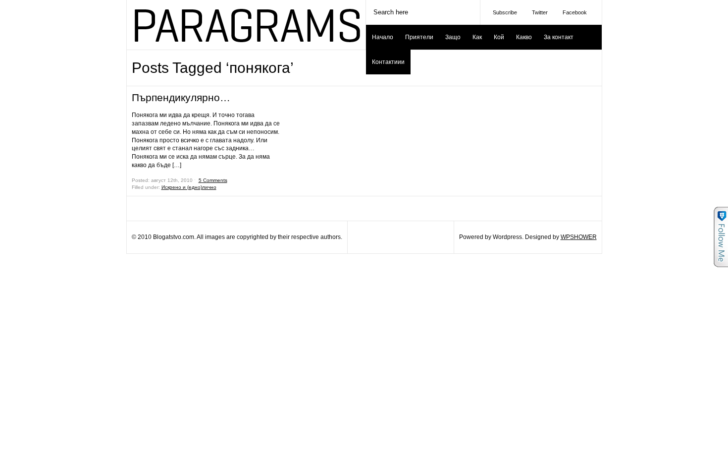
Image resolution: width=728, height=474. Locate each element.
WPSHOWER (579, 237)
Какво (524, 37)
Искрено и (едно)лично (188, 187)
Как (477, 37)
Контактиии (388, 62)
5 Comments (213, 180)
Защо (453, 37)
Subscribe (505, 12)
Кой (499, 37)
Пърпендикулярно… (181, 97)
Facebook (575, 12)
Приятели (419, 37)
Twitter (540, 12)
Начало (382, 37)
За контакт (558, 37)
